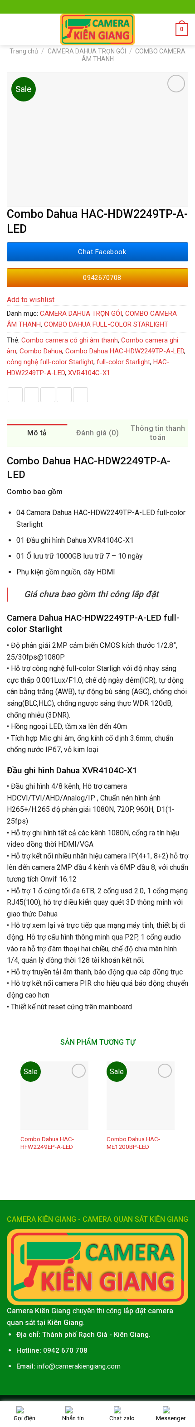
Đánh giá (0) (97, 433)
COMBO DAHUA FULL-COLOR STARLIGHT (106, 324)
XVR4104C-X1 (89, 373)
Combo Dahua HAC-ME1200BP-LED (133, 1143)
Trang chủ (24, 51)
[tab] (37, 433)
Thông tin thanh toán (158, 433)
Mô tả (37, 433)
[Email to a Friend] (47, 394)
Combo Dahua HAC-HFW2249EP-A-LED (47, 1143)
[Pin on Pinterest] (64, 394)
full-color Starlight (123, 362)
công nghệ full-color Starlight (50, 362)
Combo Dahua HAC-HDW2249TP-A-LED (124, 351)
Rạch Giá (92, 1335)
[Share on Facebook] (15, 394)
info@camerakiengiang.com (79, 1366)
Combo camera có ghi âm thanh (69, 340)
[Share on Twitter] (31, 394)
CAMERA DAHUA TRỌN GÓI (87, 51)
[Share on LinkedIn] (80, 394)
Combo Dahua (41, 351)
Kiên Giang (131, 1335)
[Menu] (12, 29)
